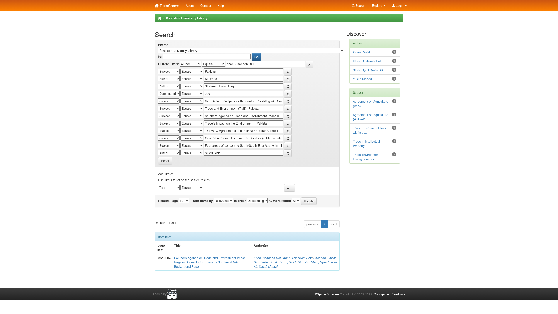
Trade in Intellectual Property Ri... (366, 143)
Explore (377, 5)
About (190, 5)
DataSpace (169, 5)
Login (399, 5)
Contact (205, 5)
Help (221, 5)
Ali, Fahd (303, 262)
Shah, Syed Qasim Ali (368, 70)
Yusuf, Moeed (268, 266)
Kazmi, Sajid (287, 262)
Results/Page (168, 200)
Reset (165, 161)
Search (360, 5)
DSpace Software (327, 294)
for (160, 56)
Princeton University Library (187, 18)
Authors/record (280, 200)
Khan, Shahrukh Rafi (297, 258)
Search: (164, 45)
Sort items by (203, 200)
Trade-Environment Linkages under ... (366, 156)
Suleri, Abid (269, 262)
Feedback (398, 294)
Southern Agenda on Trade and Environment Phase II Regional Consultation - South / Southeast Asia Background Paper (211, 262)
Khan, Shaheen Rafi (267, 258)
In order (240, 200)
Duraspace (381, 294)
